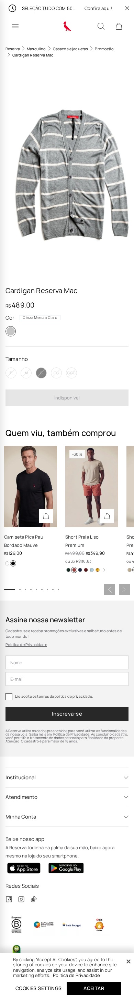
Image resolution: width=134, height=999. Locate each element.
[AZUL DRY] (92, 570)
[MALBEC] (86, 570)
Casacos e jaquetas (70, 48)
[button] (67, 173)
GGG (71, 372)
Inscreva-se (67, 713)
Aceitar (93, 988)
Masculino (36, 48)
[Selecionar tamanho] (46, 516)
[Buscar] (101, 26)
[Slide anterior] (109, 589)
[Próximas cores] (104, 570)
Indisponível (67, 398)
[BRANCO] (7, 563)
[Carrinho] (119, 26)
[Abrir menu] (15, 26)
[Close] (128, 961)
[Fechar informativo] (127, 8)
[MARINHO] (80, 570)
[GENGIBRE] (129, 570)
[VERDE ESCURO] (68, 570)
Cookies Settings (38, 988)
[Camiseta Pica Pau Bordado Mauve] (30, 486)
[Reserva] (67, 26)
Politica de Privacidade (76, 975)
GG (56, 372)
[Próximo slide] (124, 589)
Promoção (104, 48)
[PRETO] (13, 563)
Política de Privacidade (26, 644)
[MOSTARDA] (98, 570)
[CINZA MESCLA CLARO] (11, 331)
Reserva (12, 48)
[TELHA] (74, 570)
